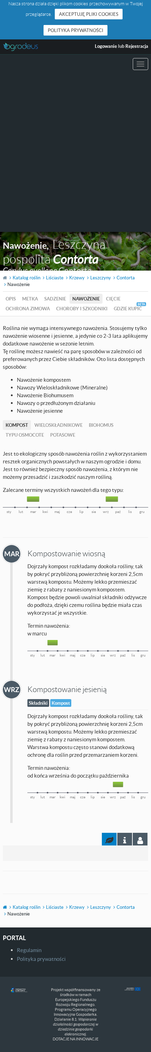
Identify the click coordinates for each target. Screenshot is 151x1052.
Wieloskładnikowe (58, 425)
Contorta (126, 277)
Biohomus (101, 425)
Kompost (17, 425)
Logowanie (106, 46)
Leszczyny (100, 277)
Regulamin (29, 950)
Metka (30, 299)
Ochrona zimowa (28, 308)
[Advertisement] (75, 152)
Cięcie (113, 299)
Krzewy (77, 277)
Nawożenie (86, 299)
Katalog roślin (26, 277)
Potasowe (62, 435)
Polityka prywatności (75, 30)
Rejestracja (136, 46)
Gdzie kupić (128, 308)
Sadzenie (55, 299)
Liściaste (55, 277)
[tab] (140, 839)
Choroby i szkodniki (81, 308)
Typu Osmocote (25, 435)
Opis (11, 299)
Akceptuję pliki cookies (88, 14)
